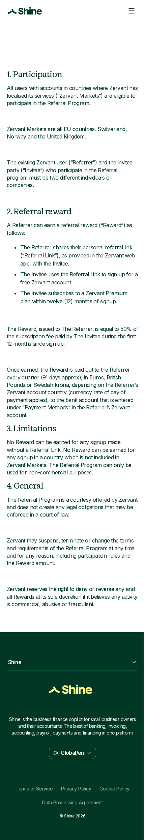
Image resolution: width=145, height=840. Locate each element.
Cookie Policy (114, 788)
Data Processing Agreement (72, 802)
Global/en (72, 752)
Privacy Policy (76, 788)
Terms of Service (34, 788)
